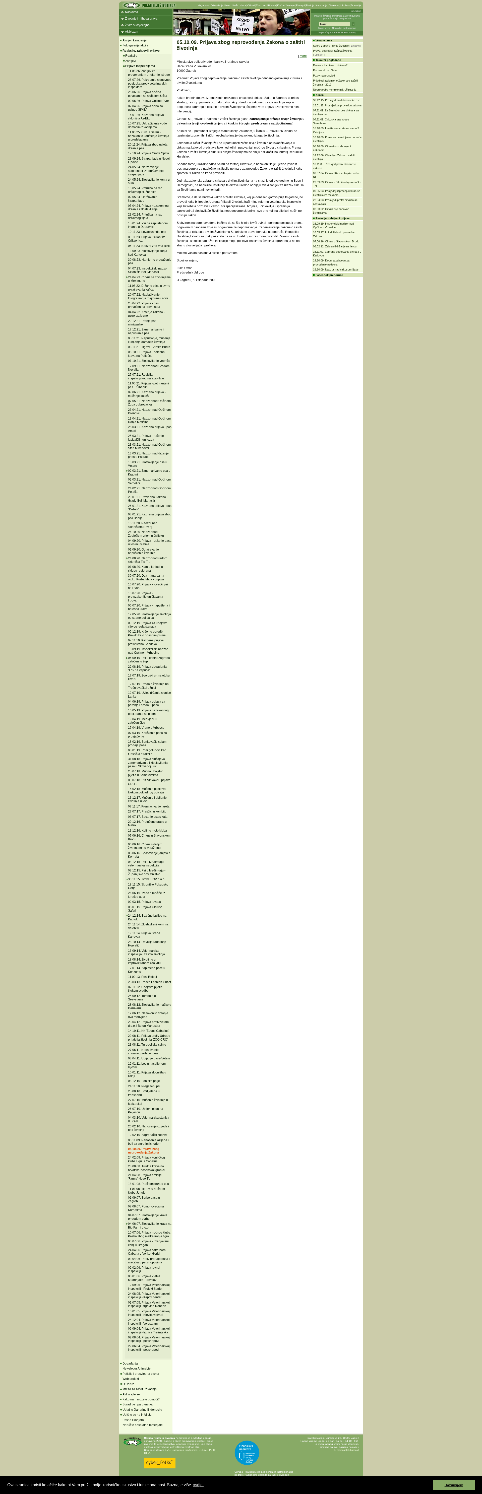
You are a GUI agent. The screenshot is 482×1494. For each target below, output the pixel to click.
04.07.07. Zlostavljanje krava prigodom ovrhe (147, 1216)
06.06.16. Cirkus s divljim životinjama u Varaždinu (145, 846)
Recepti (300, 5)
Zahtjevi (130, 61)
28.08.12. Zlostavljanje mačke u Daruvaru (149, 1006)
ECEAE (203, 1450)
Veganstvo (204, 5)
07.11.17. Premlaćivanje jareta (148, 806)
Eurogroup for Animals (184, 1450)
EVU (167, 1450)
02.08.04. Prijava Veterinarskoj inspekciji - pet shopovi (149, 1339)
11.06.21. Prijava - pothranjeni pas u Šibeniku (148, 385)
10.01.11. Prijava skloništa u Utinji (147, 1074)
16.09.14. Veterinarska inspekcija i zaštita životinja (146, 952)
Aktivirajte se (131, 1394)
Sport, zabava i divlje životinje (331, 45)
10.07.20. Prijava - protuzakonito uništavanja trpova (145, 596)
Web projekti (131, 1379)
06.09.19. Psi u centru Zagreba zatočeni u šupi (149, 659)
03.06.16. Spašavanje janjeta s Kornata (149, 854)
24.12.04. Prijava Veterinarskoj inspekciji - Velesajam (149, 1321)
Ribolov (271, 5)
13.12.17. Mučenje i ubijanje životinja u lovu (147, 799)
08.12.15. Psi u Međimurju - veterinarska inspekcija (146, 863)
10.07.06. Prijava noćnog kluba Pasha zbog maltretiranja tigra (149, 1234)
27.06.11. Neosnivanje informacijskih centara (143, 1051)
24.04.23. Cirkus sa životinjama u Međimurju (149, 279)
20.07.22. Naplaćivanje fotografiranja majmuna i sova (148, 296)
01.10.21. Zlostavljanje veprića (149, 361)
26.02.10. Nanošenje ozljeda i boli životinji (148, 1128)
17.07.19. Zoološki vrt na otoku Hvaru (149, 677)
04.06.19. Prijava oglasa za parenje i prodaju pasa (146, 703)
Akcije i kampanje (135, 40)
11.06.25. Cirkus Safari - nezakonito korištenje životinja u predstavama (148, 135)
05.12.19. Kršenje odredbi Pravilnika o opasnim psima (147, 633)
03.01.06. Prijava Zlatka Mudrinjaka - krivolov (144, 1277)
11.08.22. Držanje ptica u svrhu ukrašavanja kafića (149, 287)
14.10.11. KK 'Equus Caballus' (148, 1031)
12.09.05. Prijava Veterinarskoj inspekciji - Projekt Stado (149, 1286)
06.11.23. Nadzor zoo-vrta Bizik (149, 246)
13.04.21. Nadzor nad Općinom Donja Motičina (149, 420)
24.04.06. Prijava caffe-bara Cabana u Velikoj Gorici (147, 1251)
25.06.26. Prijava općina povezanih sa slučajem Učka (147, 93)
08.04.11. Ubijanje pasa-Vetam (149, 1058)
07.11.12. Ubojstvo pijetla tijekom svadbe (145, 988)
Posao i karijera (133, 1420)
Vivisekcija (217, 5)
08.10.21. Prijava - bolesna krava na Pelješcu (146, 353)
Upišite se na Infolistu (137, 1414)
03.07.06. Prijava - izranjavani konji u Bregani (148, 1243)
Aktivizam (131, 31)
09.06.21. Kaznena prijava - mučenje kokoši (147, 393)
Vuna (243, 5)
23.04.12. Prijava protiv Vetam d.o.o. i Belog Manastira (148, 1023)
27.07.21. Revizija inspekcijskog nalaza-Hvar (146, 376)
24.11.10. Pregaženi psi (144, 1086)
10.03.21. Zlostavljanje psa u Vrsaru (147, 463)
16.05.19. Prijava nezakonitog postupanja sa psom (148, 712)
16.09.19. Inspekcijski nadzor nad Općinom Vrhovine (148, 650)
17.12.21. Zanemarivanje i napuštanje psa (146, 331)
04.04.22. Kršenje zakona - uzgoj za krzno (146, 313)
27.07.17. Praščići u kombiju (147, 811)
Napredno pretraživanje (344, 28)
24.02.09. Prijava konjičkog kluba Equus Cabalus (146, 1159)
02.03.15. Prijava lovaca (144, 902)
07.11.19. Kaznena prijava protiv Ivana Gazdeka (146, 642)
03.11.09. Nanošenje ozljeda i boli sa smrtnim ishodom (148, 1141)
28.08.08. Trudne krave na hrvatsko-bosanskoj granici (146, 1168)
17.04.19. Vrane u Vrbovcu (146, 727)
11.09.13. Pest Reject (142, 977)
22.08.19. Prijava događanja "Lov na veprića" (147, 668)
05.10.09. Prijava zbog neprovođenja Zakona (143, 1150)
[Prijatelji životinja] (149, 7)
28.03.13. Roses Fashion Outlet (149, 982)
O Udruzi (129, 1384)
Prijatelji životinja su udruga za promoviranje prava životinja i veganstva (337, 17)
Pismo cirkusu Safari (325, 70)
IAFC (212, 1450)
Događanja (130, 1363)
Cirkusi (251, 5)
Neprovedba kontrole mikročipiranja (334, 89)
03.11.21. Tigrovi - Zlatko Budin (149, 347)
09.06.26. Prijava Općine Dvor (148, 101)
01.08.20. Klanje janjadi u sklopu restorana (145, 568)
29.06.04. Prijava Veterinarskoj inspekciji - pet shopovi (149, 1347)
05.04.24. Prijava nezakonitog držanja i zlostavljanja (148, 207)
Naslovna (131, 12)
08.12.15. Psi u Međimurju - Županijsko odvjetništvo (146, 872)
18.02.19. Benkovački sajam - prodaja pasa (148, 743)
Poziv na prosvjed (324, 75)
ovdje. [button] (198, 1485)
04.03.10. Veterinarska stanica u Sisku (148, 1119)
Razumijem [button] (454, 1485)
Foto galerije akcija (135, 45)
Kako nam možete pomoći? (141, 1399)
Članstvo (334, 5)
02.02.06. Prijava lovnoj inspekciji (144, 1269)
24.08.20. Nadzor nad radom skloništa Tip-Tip (147, 560)
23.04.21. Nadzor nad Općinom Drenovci (149, 411)
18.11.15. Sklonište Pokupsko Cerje (148, 886)
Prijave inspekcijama (140, 66)
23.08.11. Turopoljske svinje (147, 1044)
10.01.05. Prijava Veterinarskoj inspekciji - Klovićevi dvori (149, 1313)
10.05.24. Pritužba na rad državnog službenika (145, 189)
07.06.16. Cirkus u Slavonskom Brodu (336, 241)
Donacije (356, 5)
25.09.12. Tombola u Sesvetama (142, 997)
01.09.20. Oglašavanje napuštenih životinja (143, 551)
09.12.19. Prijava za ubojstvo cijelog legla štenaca (147, 624)
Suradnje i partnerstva (138, 1404)
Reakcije (131, 55)
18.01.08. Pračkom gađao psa (148, 1184)
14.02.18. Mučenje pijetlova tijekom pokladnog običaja (147, 790)
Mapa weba (324, 28)
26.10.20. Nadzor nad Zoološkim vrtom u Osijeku (146, 533)
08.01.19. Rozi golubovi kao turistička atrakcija (147, 752)
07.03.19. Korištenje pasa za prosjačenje (147, 734)
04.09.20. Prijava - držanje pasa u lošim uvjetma (149, 542)
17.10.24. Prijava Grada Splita (148, 153)
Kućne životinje (286, 5)
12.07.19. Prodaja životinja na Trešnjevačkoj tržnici (148, 685)
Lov (264, 5)
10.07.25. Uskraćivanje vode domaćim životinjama (147, 125)
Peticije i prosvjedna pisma (141, 1374)
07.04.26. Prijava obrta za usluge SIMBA (145, 107)
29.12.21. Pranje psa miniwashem (142, 322)
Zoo (258, 5)
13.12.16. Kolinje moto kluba (147, 830)
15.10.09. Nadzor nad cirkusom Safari (336, 269)
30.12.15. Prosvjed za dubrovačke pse (336, 100)
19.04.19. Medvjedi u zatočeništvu (142, 720)
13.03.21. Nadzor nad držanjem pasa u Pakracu (149, 455)
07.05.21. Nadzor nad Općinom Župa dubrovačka (149, 402)
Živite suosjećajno (137, 25)
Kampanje (321, 5)
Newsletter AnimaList (137, 1368)
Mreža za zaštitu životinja (140, 1389)
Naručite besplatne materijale (143, 1425)
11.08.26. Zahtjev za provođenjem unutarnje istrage (149, 72)
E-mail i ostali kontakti (346, 1450)
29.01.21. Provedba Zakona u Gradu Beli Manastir (148, 498)
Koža (235, 5)
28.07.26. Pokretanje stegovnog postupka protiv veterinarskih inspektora (149, 83)
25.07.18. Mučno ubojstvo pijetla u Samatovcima (145, 773)
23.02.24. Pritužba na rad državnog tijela (145, 216)
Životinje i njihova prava (141, 18)
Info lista (345, 5)
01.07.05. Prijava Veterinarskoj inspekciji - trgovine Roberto (149, 1304)
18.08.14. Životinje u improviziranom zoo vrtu (144, 961)
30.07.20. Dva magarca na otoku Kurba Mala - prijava (146, 577)
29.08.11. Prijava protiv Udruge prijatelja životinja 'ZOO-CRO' (149, 1037)
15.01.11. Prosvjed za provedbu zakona (337, 105)
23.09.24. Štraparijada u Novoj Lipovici (149, 160)
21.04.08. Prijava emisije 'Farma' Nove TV (145, 1176)
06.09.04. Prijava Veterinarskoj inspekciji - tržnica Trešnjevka (149, 1330)
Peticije (310, 5)
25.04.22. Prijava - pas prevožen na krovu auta (144, 305)
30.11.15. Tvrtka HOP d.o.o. (146, 879)
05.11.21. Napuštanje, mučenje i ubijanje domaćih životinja (149, 340)
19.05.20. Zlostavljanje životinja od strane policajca (149, 616)
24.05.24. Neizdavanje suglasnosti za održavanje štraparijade (146, 170)
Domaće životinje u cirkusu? (330, 65)
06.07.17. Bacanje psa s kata (147, 817)
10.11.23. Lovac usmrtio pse (147, 232)
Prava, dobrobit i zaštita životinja (332, 50)
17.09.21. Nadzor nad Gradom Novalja (148, 367)
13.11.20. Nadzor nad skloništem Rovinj (142, 524)
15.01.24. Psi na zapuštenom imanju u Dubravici (148, 225)
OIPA (147, 1453)
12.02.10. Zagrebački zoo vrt (147, 1135)
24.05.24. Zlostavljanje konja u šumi (149, 181)
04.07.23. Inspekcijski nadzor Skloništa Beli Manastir (148, 270)
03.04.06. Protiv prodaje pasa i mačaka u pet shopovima (149, 1260)
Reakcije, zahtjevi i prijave (141, 50)
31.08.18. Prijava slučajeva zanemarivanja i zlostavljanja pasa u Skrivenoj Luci (148, 762)
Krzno (227, 5)
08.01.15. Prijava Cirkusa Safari (145, 908)
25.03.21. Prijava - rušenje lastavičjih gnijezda (146, 437)
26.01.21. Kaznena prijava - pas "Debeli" (149, 507)
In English (356, 11)
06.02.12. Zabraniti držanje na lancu (334, 246)
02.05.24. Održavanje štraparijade (142, 198)
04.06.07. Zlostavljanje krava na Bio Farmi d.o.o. (149, 1225)
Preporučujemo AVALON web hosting (337, 32)
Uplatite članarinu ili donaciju (142, 1409)
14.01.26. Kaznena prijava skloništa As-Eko (146, 116)
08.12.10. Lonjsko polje (144, 1081)
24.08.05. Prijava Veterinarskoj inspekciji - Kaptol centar (149, 1295)
